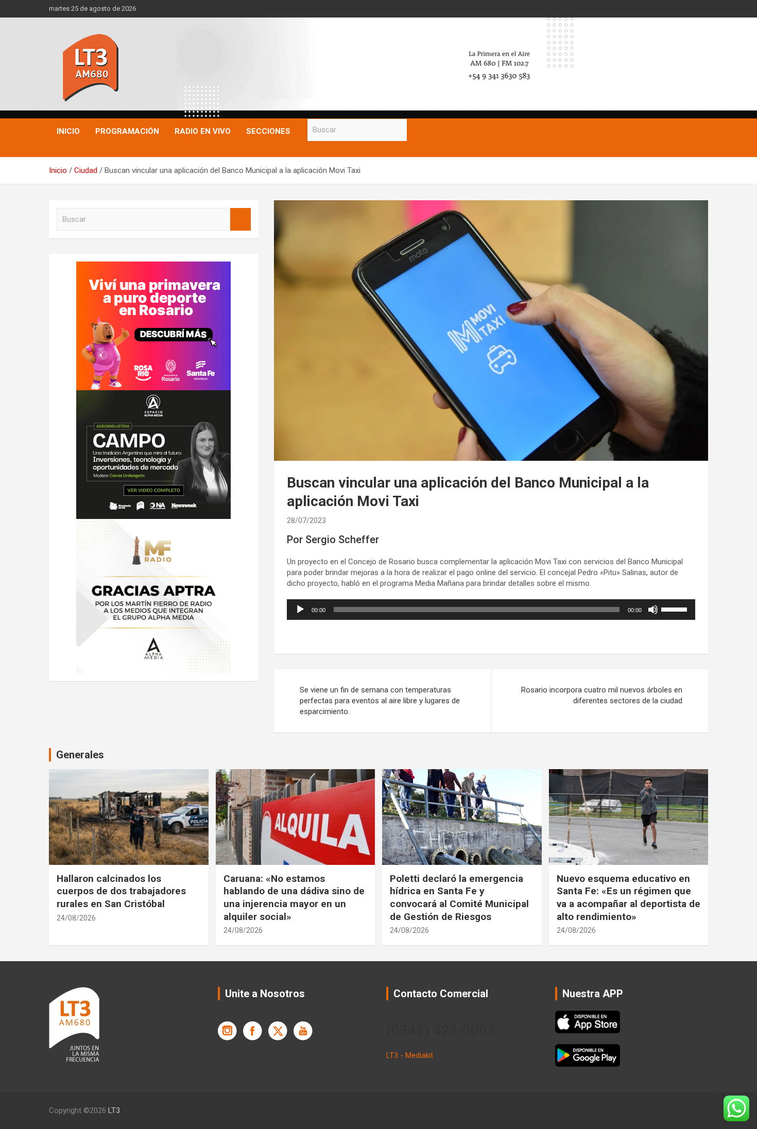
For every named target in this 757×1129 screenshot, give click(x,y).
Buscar (417, 130)
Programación (127, 131)
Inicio (68, 131)
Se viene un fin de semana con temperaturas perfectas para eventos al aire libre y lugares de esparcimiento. (380, 700)
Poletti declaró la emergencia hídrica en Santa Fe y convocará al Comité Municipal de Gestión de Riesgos (459, 898)
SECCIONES (268, 131)
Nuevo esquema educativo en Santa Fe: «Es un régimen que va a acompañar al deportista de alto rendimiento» (628, 898)
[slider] (675, 608)
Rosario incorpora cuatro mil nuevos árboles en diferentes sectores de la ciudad (601, 695)
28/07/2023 (306, 520)
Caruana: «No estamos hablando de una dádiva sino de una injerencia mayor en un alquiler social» (294, 898)
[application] (491, 609)
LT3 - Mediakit (409, 1055)
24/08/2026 (76, 918)
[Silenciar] (653, 609)
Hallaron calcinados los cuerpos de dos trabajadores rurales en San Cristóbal (121, 891)
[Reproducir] (300, 609)
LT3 (114, 1110)
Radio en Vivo (203, 131)
